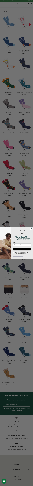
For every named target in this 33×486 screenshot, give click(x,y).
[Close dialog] (31, 229)
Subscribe (22, 249)
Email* (14, 242)
